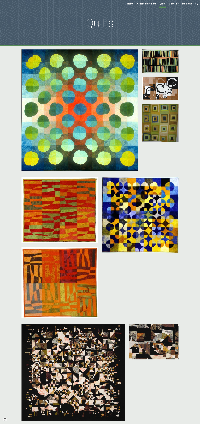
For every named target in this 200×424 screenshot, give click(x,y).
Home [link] (130, 3)
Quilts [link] (162, 3)
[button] (196, 4)
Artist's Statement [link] (146, 3)
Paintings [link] (187, 3)
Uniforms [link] (174, 3)
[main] (100, 23)
